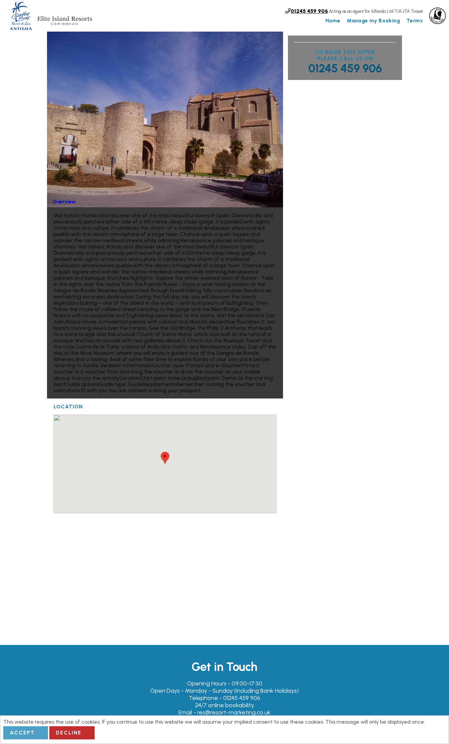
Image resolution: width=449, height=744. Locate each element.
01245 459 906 (345, 68)
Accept (22, 733)
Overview (64, 201)
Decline (69, 733)
